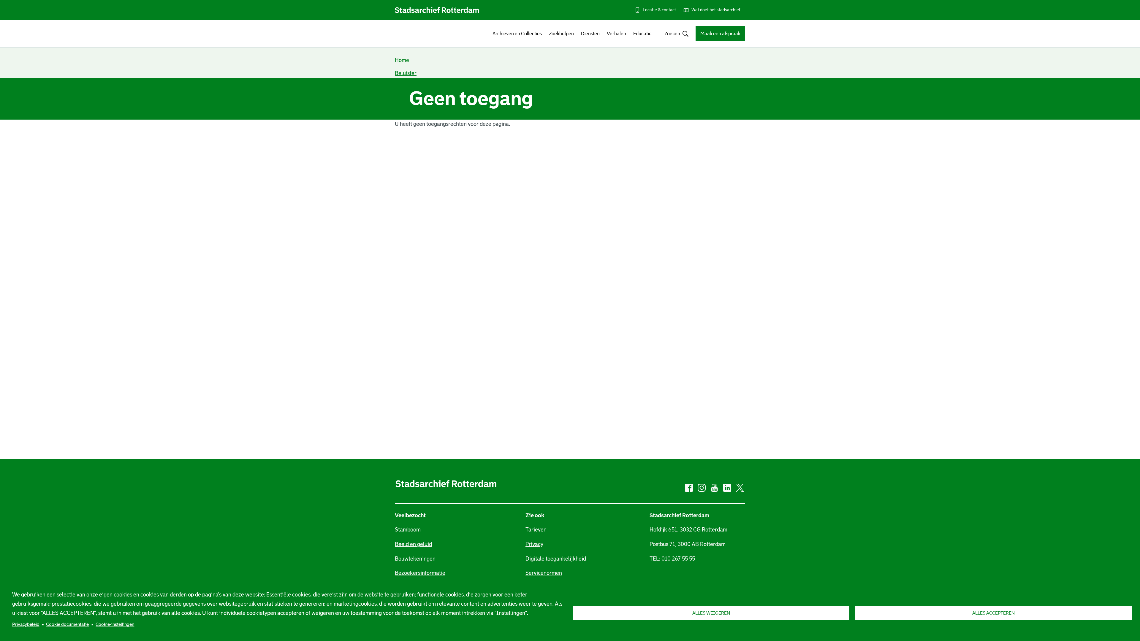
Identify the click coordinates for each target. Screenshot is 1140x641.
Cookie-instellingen (115, 624)
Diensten (590, 33)
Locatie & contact (659, 9)
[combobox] (673, 33)
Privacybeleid (25, 624)
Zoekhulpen (561, 33)
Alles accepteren (993, 612)
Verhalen (616, 33)
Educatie (642, 33)
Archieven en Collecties (517, 33)
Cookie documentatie (67, 624)
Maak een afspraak (720, 33)
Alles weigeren (711, 612)
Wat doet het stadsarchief (715, 9)
